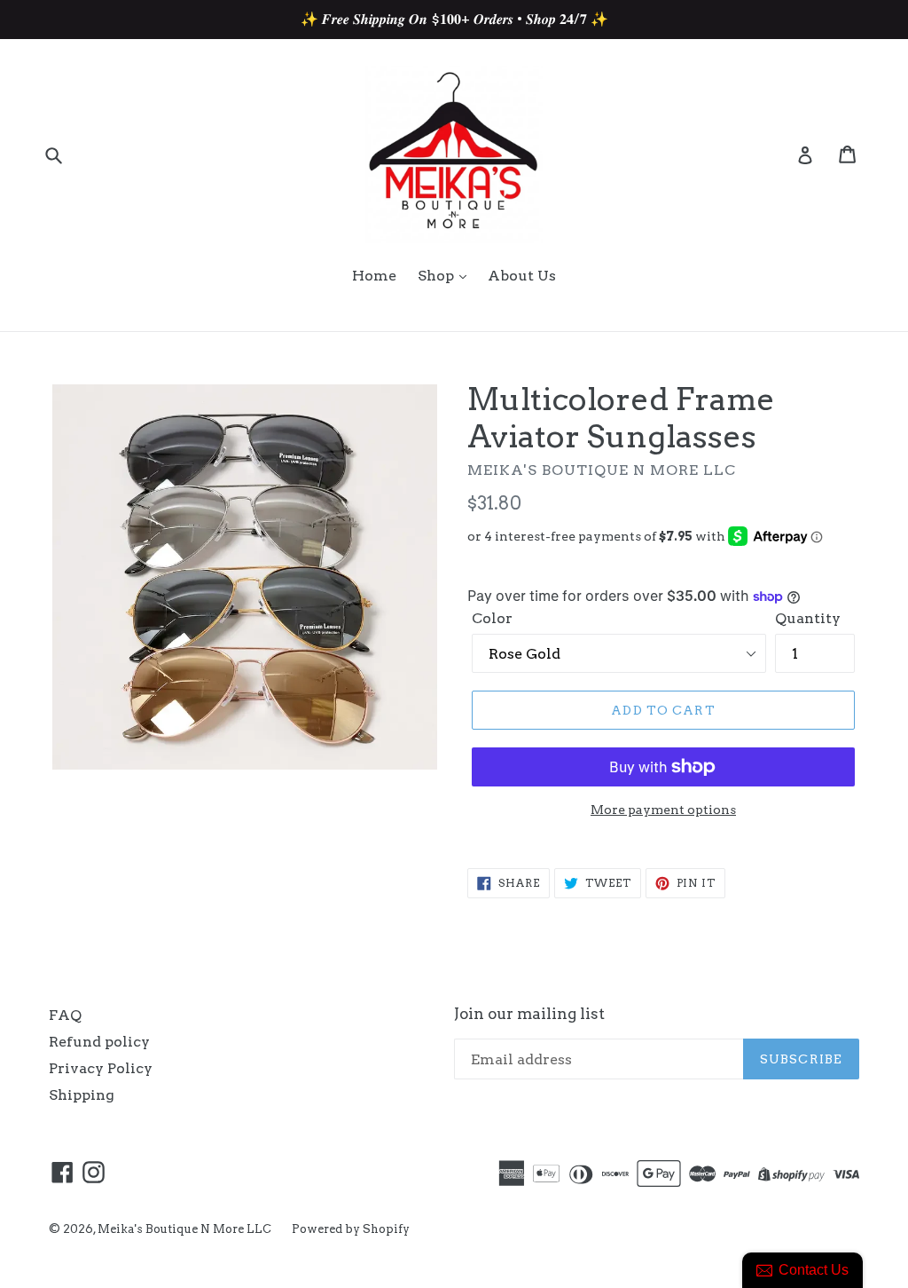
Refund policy (99, 1041)
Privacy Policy (101, 1068)
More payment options (663, 809)
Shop (438, 275)
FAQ (65, 1015)
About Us (522, 275)
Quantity (808, 618)
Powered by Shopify (351, 1229)
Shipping (81, 1095)
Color (492, 618)
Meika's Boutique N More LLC (186, 1229)
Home (374, 275)
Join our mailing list (529, 1014)
